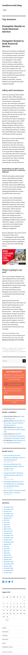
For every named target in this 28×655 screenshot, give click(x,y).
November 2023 (8, 509)
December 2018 (8, 568)
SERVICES (5, 632)
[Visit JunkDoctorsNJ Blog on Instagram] (6, 582)
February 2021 (8, 557)
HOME (4, 628)
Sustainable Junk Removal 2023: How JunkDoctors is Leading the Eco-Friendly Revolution (14, 484)
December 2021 (8, 535)
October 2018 (8, 572)
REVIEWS (5, 639)
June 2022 (7, 522)
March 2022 (7, 529)
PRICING (5, 635)
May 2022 (7, 524)
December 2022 (8, 513)
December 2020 (8, 561)
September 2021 (8, 542)
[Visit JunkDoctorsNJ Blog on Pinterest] (3, 582)
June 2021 (6, 548)
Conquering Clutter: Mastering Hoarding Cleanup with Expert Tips (13, 475)
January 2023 (8, 511)
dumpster (6, 350)
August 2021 (7, 544)
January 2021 (8, 559)
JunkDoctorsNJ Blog (12, 5)
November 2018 (8, 570)
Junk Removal (21, 348)
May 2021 (6, 551)
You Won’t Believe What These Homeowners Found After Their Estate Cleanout (14, 436)
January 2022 (8, 533)
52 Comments (22, 351)
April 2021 (7, 553)
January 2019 (8, 566)
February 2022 (8, 531)
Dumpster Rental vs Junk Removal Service (13, 29)
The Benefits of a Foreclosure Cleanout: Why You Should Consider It (14, 423)
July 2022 (6, 520)
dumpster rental (13, 350)
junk (19, 350)
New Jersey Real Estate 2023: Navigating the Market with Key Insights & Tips (14, 466)
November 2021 (8, 537)
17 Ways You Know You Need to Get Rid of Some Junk (14, 429)
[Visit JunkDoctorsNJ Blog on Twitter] (9, 582)
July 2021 (6, 546)
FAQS (4, 643)
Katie (6, 348)
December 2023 (8, 507)
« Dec (7, 620)
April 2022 (7, 527)
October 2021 (8, 540)
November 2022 (8, 516)
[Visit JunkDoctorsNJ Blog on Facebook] (12, 582)
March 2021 (7, 555)
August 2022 (7, 518)
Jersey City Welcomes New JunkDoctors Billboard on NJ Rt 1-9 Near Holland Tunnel (14, 458)
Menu (4, 10)
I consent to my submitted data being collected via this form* (13, 391)
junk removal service (12, 351)
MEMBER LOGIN (7, 647)
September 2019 (8, 564)
